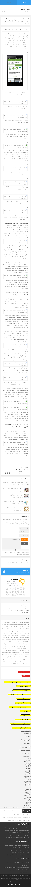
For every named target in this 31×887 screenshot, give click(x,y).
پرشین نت (16, 881)
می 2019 (28, 802)
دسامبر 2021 (27, 786)
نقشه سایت (7, 881)
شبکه (28, 654)
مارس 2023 (27, 776)
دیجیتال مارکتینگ (9, 19)
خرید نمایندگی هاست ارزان (20, 707)
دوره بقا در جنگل (23, 703)
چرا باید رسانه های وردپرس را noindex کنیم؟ (11, 660)
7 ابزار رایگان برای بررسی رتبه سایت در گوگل (19, 852)
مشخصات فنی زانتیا (25, 612)
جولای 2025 (27, 758)
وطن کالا (25, 711)
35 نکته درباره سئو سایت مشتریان (10, 622)
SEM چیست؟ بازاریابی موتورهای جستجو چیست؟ (20, 624)
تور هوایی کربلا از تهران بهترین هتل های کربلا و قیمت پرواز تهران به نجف (16, 610)
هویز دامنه (28, 807)
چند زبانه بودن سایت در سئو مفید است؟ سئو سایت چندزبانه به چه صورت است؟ (16, 818)
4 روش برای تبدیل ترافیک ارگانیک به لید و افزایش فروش (16, 845)
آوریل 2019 (28, 803)
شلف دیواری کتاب (23, 654)
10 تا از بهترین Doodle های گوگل (22, 622)
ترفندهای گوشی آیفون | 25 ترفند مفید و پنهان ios (12, 489)
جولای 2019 (27, 800)
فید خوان (11, 881)
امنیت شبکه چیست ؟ (23, 872)
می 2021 (28, 789)
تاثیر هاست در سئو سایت (24, 637)
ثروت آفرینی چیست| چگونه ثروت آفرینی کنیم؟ (12, 508)
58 (29, 737)
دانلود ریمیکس (23, 686)
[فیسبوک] (23, 884)
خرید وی (25, 715)
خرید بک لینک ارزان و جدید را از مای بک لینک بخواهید (12, 482)
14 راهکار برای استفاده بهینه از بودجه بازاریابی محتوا (17, 855)
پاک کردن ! (24, 543)
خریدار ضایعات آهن (8, 807)
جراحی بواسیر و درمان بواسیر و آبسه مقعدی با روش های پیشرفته (17, 609)
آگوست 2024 (27, 761)
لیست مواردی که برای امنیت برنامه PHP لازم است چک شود (16, 867)
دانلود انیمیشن (23, 698)
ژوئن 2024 (28, 765)
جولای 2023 (27, 769)
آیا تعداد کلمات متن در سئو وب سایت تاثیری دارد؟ (18, 850)
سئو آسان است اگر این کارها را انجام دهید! (15, 646)
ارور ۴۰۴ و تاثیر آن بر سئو (9, 628)
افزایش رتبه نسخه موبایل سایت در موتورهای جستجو (16, 630)
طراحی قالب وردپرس (22, 881)
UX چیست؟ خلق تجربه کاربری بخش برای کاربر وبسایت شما (16, 828)
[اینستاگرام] (12, 884)
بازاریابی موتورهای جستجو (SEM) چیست (18, 633)
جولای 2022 (27, 779)
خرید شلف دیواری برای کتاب (24, 605)
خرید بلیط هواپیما (23, 719)
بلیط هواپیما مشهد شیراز (20, 723)
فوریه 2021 (28, 790)
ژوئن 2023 (28, 771)
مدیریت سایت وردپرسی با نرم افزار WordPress (13, 658)
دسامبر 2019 (27, 795)
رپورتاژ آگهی (27, 754)
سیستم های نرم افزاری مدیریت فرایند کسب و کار (12, 501)
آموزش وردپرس (26, 747)
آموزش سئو (27, 744)
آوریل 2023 (28, 774)
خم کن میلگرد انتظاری (21, 728)
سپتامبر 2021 (27, 787)
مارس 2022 (27, 781)
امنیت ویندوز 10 (15, 632)
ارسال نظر (25, 540)
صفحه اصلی (16, 19)
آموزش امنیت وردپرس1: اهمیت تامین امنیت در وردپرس (16, 863)
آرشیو (15, 824)
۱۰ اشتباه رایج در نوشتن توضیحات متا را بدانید (19, 848)
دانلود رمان (22, 807)
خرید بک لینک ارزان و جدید (24, 672)
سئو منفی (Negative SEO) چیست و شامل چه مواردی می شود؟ (17, 650)
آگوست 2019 (27, 799)
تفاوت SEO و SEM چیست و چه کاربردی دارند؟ (18, 639)
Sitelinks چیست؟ (7, 624)
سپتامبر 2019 (27, 797)
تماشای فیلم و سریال (21, 690)
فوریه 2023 (28, 778)
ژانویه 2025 (28, 760)
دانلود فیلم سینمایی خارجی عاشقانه (17, 682)
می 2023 (28, 773)
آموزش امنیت (26, 740)
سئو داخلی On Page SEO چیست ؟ (9, 648)
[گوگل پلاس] (19, 884)
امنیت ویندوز (21, 632)
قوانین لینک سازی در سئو (22, 656)
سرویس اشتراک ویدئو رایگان (19, 694)
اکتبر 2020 (28, 792)
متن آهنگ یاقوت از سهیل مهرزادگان (22, 607)
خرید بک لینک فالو (25, 676)
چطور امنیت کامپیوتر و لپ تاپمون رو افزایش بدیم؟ (20, 661)
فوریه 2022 (28, 782)
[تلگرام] (8, 884)
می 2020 (28, 794)
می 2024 (28, 766)
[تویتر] (15, 884)
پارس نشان (20, 875)
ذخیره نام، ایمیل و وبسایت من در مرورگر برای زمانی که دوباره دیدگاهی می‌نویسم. (17, 553)
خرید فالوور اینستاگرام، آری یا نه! (16, 495)
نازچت (16, 807)
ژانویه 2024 (28, 768)
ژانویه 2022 (28, 784)
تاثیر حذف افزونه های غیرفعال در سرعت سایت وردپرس (12, 635)
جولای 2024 (27, 763)
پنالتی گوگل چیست (23, 660)
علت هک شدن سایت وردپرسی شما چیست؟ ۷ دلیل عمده (16, 830)
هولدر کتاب (9, 820)
